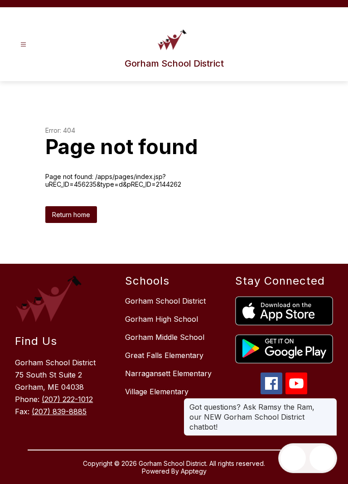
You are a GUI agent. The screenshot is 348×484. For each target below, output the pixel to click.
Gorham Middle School (164, 337)
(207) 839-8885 (59, 411)
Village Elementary (156, 391)
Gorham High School (161, 319)
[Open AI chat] (322, 458)
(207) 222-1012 (67, 399)
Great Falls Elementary (164, 355)
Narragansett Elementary (168, 373)
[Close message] (330, 402)
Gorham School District (165, 300)
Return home (71, 214)
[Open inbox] (293, 458)
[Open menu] (23, 44)
